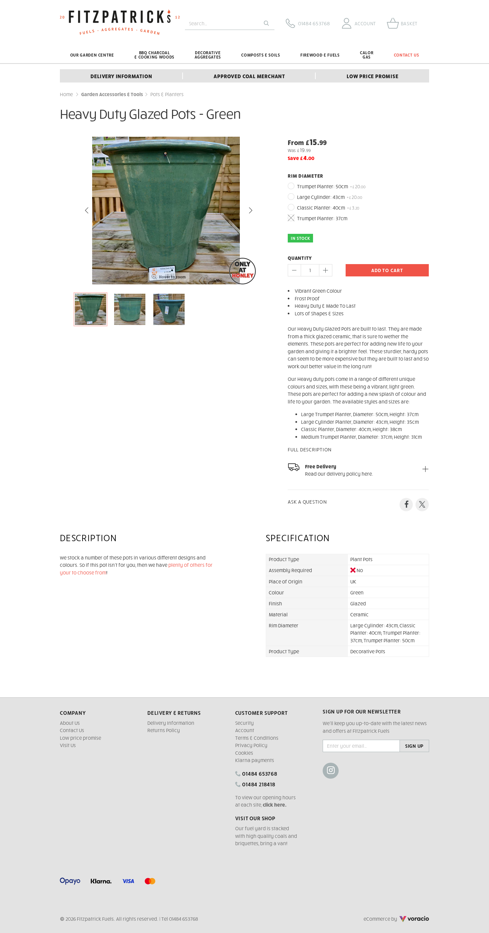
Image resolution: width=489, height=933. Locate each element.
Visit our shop (255, 818)
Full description (310, 449)
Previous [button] (87, 210)
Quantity (300, 258)
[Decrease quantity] (294, 270)
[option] (168, 210)
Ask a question (307, 502)
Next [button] (250, 210)
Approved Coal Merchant (249, 76)
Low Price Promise (373, 76)
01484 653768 (259, 773)
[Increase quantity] (325, 270)
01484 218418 (258, 784)
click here (274, 805)
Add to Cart (387, 270)
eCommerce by (389, 919)
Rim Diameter (305, 176)
